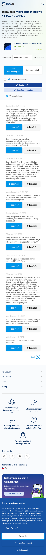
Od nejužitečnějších (13, 70)
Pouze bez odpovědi (19, 79)
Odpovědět (32, 127)
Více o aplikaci (12, 493)
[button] (23, 372)
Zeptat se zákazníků (25, 90)
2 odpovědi (14, 184)
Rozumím (23, 536)
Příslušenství (6, 57)
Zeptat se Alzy (24, 85)
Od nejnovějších (32, 70)
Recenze (39, 57)
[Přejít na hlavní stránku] (8, 4)
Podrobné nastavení (23, 543)
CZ (6, 468)
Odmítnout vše (23, 550)
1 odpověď (14, 127)
